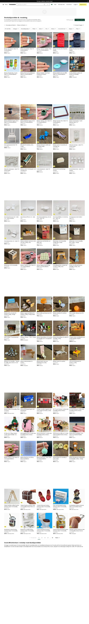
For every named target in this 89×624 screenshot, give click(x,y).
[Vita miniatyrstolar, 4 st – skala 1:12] (12, 232)
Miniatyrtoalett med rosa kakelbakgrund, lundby (42, 362)
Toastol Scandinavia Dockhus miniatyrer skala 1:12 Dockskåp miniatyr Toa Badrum (43, 530)
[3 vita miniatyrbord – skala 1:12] (44, 160)
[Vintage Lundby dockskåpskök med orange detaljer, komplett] (77, 328)
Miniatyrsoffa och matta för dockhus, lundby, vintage (10, 313)
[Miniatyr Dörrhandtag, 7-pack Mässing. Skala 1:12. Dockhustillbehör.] (77, 112)
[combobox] (31, 4)
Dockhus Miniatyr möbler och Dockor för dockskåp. (75, 73)
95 (52, 537)
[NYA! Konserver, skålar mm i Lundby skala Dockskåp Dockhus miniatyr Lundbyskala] (60, 424)
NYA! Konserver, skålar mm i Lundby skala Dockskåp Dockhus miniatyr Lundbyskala (60, 434)
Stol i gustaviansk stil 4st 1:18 (10, 144)
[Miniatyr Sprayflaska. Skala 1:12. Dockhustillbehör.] (12, 40)
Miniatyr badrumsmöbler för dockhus (27, 362)
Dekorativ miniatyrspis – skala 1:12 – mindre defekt (12, 170)
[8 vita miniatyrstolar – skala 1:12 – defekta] (77, 160)
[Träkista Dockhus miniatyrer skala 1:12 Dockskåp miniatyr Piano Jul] (28, 496)
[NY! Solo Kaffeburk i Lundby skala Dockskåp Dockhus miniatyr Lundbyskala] (77, 400)
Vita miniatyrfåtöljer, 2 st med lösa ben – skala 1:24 (60, 217)
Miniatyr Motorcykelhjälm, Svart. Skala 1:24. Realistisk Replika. (76, 434)
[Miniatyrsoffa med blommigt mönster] (60, 160)
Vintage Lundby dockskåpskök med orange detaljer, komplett (77, 338)
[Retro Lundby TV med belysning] (12, 328)
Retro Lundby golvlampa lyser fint (44, 313)
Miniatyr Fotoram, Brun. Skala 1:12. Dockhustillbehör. (60, 121)
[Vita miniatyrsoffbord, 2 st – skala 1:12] (28, 208)
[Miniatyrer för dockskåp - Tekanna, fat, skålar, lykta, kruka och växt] (12, 352)
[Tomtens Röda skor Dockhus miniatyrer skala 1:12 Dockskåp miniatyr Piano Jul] (44, 496)
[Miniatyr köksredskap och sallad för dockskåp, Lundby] (60, 328)
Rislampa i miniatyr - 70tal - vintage (28, 337)
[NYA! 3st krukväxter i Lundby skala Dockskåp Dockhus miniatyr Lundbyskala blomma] (44, 424)
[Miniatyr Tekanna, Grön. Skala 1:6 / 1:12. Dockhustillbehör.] (44, 112)
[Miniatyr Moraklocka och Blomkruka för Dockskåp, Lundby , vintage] (77, 448)
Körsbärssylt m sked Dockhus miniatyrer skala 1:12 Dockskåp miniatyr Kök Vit (10, 530)
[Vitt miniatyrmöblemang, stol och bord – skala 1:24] (44, 208)
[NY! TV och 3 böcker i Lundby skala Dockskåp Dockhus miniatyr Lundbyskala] (60, 400)
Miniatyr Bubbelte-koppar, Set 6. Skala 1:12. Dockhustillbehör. (11, 121)
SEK (55, 4)
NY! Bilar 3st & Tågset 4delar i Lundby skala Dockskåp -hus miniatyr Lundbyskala (10, 434)
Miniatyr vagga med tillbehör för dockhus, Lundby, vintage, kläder (28, 313)
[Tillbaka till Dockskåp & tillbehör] (5, 25)
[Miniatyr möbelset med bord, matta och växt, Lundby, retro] (28, 232)
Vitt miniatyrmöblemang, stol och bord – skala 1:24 (44, 217)
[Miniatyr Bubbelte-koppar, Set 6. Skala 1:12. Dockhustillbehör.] (12, 112)
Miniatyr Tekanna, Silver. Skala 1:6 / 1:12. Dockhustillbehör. (28, 266)
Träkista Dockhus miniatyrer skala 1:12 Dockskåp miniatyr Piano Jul (28, 506)
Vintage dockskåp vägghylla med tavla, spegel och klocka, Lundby (44, 410)
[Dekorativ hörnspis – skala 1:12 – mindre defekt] (77, 136)
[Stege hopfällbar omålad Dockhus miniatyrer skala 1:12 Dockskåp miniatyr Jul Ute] (12, 496)
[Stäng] (88, 1)
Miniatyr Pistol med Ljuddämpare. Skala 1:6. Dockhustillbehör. (28, 73)
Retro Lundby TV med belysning (11, 337)
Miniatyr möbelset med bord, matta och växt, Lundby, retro (28, 241)
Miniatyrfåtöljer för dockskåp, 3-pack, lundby (60, 458)
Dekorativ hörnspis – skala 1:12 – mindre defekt (76, 145)
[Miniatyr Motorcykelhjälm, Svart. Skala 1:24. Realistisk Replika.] (77, 424)
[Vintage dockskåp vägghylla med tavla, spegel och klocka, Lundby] (44, 400)
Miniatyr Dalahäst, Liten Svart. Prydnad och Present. (43, 73)
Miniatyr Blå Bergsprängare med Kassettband (27, 410)
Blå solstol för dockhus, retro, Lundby (27, 145)
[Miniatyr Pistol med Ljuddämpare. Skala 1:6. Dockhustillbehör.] (28, 64)
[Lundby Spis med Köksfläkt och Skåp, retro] (44, 232)
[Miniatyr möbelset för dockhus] (60, 304)
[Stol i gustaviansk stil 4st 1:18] (12, 136)
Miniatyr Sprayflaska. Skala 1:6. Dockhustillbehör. (27, 49)
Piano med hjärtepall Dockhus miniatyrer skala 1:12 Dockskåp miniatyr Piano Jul (59, 506)
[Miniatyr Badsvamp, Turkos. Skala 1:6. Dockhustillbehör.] (44, 448)
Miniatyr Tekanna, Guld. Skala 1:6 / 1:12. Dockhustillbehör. (11, 458)
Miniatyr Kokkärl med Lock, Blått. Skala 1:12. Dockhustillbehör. (60, 73)
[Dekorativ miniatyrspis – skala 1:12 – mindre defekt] (12, 160)
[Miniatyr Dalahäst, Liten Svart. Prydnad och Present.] (44, 64)
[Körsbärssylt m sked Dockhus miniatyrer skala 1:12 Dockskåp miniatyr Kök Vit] (12, 520)
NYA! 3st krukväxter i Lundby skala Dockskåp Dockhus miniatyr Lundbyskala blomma (44, 434)
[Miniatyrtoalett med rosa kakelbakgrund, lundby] (44, 352)
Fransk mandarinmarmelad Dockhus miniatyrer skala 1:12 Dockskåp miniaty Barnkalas (60, 530)
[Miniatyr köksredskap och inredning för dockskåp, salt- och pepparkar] (44, 328)
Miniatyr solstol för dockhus (59, 361)
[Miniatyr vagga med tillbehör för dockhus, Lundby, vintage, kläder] (28, 304)
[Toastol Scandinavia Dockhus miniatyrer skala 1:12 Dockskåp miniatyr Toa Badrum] (44, 520)
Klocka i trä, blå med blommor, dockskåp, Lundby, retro (75, 266)
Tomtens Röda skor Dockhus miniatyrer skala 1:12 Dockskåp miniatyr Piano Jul (43, 506)
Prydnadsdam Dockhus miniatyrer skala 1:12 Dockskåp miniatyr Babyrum (76, 506)
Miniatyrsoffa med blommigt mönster (59, 170)
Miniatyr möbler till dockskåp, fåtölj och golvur (11, 410)
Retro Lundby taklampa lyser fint (76, 313)
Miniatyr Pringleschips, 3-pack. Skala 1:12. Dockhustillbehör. (10, 73)
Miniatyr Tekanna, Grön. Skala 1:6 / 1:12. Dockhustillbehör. (44, 121)
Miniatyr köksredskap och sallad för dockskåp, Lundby (60, 338)
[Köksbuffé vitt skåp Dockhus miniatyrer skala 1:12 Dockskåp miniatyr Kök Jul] (28, 520)
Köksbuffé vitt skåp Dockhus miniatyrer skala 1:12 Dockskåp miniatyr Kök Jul (27, 530)
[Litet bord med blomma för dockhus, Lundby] (77, 352)
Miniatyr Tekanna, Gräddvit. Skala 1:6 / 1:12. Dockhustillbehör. (44, 49)
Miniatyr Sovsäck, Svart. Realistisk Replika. (76, 49)
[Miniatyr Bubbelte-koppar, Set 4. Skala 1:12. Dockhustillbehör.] (28, 112)
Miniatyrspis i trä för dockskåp (10, 265)
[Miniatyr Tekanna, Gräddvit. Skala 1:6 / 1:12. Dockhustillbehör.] (44, 40)
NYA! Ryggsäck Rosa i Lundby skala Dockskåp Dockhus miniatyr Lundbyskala (28, 434)
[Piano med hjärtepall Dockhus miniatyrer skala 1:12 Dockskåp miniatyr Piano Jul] (60, 496)
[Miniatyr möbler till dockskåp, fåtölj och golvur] (12, 400)
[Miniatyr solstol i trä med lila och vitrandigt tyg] (60, 136)
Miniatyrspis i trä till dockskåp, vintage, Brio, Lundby (59, 241)
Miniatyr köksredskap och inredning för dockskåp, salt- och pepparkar (44, 338)
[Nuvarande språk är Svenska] (52, 4)
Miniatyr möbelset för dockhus (59, 313)
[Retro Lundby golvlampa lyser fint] (44, 304)
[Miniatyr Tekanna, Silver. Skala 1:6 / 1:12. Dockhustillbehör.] (28, 256)
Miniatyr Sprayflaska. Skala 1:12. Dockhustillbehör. (11, 49)
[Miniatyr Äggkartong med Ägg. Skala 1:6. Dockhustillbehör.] (44, 256)
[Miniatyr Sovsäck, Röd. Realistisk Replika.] (60, 40)
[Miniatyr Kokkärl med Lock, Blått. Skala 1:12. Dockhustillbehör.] (60, 64)
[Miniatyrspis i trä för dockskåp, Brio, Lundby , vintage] (77, 232)
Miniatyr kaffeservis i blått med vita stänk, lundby (43, 145)
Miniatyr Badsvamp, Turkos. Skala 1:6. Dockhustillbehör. (44, 458)
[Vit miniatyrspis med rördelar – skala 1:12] (77, 208)
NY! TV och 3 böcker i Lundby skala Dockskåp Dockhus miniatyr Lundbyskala (60, 410)
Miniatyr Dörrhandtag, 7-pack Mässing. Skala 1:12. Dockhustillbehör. (75, 121)
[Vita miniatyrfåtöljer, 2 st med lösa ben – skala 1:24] (60, 208)
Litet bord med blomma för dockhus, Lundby (75, 362)
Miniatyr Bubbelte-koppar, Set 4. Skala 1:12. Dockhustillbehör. (28, 121)
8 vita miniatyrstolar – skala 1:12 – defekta (76, 170)
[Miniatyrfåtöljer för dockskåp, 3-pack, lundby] (60, 448)
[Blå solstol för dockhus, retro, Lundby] (28, 136)
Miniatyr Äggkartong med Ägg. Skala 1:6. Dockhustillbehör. (43, 266)
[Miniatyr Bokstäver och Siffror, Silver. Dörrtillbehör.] (28, 448)
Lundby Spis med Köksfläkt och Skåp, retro (43, 241)
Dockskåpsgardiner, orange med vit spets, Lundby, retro (60, 266)
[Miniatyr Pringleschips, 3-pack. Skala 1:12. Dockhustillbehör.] (12, 64)
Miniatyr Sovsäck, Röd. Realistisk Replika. (60, 49)
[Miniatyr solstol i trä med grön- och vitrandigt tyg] (28, 160)
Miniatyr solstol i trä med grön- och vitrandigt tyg (28, 170)
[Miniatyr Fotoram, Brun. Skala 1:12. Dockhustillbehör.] (60, 112)
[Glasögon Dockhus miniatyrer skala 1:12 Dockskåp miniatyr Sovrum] (77, 520)
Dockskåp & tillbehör (11, 25)
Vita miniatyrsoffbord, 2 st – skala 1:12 (28, 217)
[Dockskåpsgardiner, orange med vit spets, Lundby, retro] (60, 256)
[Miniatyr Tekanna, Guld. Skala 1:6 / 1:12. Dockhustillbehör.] (12, 448)
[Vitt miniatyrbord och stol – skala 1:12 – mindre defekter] (12, 208)
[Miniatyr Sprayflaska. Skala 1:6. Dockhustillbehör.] (28, 40)
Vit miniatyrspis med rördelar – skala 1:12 (75, 217)
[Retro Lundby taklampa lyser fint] (77, 304)
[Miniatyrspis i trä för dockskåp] (12, 256)
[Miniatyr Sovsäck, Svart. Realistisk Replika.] (77, 40)
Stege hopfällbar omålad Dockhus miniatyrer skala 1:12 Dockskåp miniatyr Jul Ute (11, 506)
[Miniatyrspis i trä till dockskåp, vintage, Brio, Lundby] (60, 232)
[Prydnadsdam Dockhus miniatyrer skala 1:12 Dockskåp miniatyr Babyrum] (77, 496)
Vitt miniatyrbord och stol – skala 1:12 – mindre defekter (11, 217)
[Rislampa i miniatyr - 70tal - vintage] (28, 328)
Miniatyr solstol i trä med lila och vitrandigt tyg (60, 145)
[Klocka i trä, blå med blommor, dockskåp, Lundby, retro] (77, 256)
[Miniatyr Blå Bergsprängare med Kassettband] (28, 400)
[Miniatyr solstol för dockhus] (60, 352)
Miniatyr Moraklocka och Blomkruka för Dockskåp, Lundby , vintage (77, 458)
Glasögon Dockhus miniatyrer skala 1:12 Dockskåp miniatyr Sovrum (77, 530)
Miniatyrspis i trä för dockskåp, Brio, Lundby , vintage (76, 241)
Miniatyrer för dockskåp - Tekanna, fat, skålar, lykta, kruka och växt (11, 362)
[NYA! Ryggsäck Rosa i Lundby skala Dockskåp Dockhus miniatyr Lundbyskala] (28, 424)
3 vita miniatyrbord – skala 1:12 (43, 169)
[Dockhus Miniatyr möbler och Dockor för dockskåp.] (77, 64)
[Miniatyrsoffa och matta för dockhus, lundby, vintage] (12, 304)
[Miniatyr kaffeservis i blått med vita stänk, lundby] (44, 136)
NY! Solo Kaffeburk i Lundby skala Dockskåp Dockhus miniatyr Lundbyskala (76, 410)
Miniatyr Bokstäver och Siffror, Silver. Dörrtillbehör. (27, 458)
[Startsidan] (12, 4)
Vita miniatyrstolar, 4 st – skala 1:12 (11, 241)
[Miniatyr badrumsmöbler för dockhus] (28, 352)
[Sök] (44, 4)
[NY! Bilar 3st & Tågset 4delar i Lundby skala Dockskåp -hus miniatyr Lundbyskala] (12, 424)
